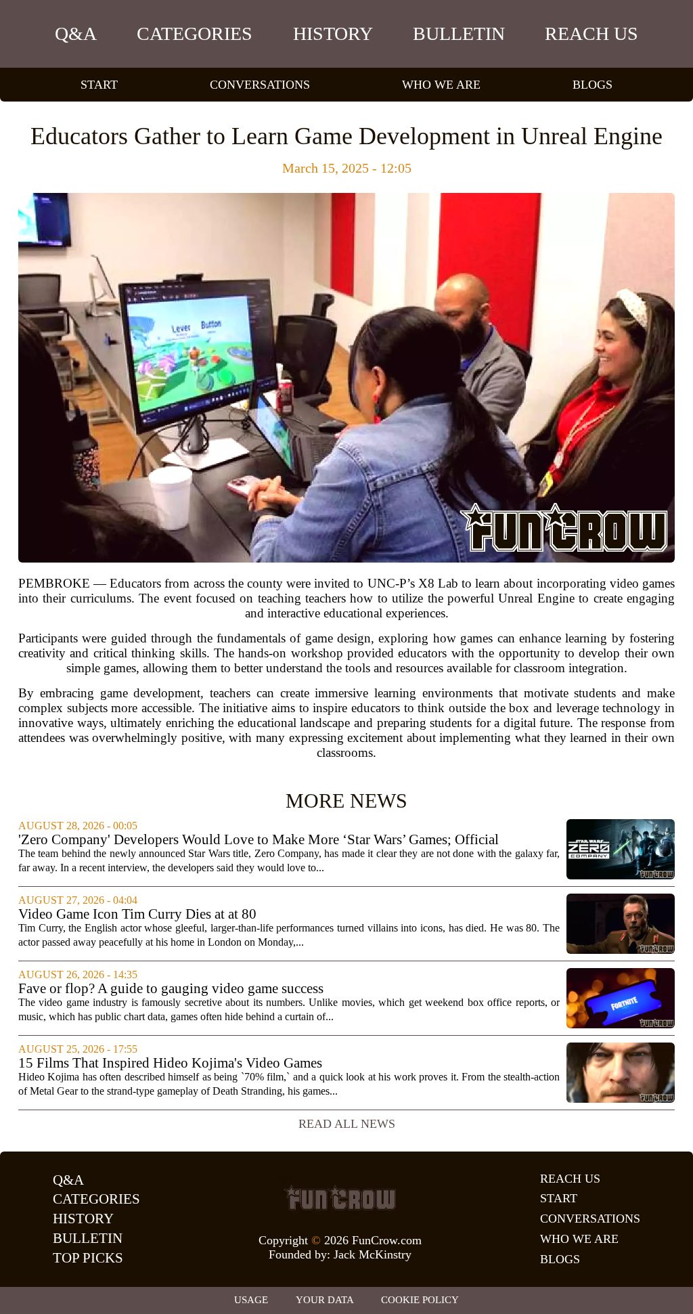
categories (194, 33)
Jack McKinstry (372, 1254)
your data (325, 1299)
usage (251, 1299)
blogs (592, 84)
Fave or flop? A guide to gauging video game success (170, 989)
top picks (88, 1258)
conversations (260, 84)
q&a (76, 33)
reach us (591, 33)
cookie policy (420, 1299)
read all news (346, 1124)
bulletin (459, 33)
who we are (441, 84)
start (99, 84)
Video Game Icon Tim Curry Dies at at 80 (137, 914)
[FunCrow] (340, 1197)
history (333, 33)
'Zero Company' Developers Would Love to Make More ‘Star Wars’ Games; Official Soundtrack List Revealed (258, 840)
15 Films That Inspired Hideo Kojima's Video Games (170, 1063)
